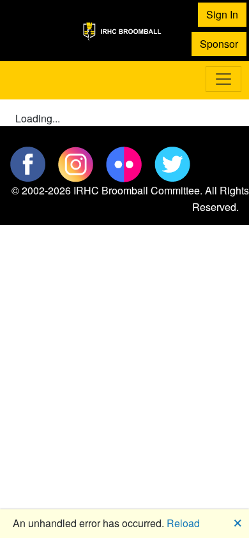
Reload (183, 523)
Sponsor (219, 43)
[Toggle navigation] (223, 79)
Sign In (222, 14)
